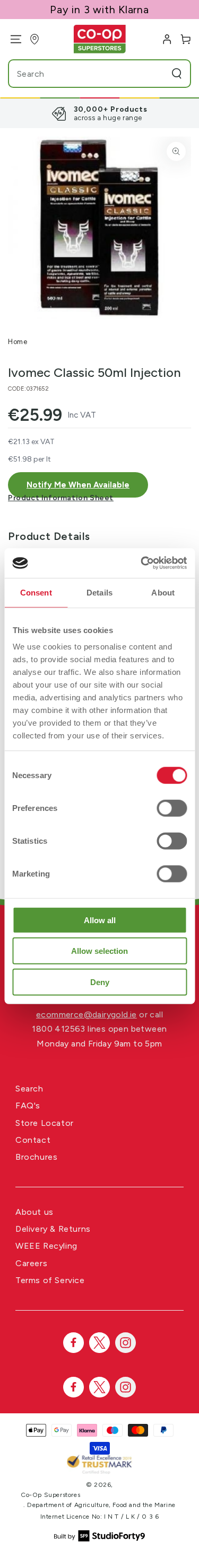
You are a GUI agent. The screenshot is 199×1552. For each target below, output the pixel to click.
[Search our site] (176, 73)
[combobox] (79, 73)
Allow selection (99, 950)
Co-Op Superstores (50, 1495)
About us (34, 1212)
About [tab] (163, 592)
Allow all (100, 919)
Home (17, 342)
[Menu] (12, 39)
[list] (99, 113)
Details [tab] (99, 592)
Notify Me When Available (78, 485)
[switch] (172, 807)
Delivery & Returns (53, 1229)
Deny (99, 981)
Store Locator (44, 1123)
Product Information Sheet (61, 497)
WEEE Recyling (46, 1246)
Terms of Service (50, 1280)
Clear (156, 73)
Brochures (36, 1157)
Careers (31, 1263)
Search (29, 1089)
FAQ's (27, 1105)
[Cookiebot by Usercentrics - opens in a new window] (142, 563)
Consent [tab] (36, 592)
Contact (32, 1140)
